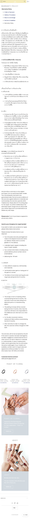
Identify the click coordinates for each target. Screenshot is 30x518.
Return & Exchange (9, 18)
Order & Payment (9, 12)
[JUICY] (14, 457)
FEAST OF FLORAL (12, 418)
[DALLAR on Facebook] (15, 503)
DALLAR (16, 514)
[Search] (24, 1)
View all (9, 431)
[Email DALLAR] (12, 503)
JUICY (7, 475)
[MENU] (0, 1)
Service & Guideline (9, 20)
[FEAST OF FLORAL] (14, 401)
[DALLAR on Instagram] (17, 503)
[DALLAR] (14, 1)
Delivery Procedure (9, 15)
